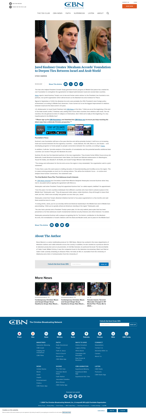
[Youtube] (66, 396)
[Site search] (107, 14)
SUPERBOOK (79, 13)
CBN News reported (44, 181)
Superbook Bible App (81, 373)
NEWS (38, 366)
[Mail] (76, 84)
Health (38, 377)
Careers (97, 353)
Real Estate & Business (80, 359)
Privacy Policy (50, 405)
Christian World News (61, 373)
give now (129, 6)
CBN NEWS (57, 13)
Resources (59, 356)
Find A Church (61, 353)
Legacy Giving (80, 348)
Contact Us (125, 2)
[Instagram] (75, 396)
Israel (38, 375)
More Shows (60, 382)
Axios (37, 95)
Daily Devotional (62, 345)
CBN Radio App (100, 375)
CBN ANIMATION (81, 366)
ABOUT (100, 13)
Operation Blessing (43, 345)
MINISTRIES (40, 342)
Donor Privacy (59, 405)
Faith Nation (60, 377)
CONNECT (99, 342)
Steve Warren (41, 76)
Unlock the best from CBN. (58, 264)
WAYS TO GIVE (81, 342)
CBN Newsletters (55, 119)
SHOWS (59, 366)
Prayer (58, 348)
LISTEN (91, 13)
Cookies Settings (95, 405)
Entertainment (41, 380)
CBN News (70, 109)
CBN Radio (99, 369)
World (38, 372)
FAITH (68, 13)
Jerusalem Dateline (62, 379)
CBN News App (41, 386)
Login (135, 2)
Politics (39, 383)
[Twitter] (71, 84)
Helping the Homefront (40, 352)
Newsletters (99, 345)
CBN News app (80, 119)
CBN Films (40, 355)
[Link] (81, 84)
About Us (98, 356)
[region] (73, 411)
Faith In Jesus (61, 351)
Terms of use (41, 405)
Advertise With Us (101, 351)
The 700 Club (43, 13)
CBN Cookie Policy (70, 405)
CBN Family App (61, 385)
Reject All (112, 410)
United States (41, 369)
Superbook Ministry (82, 369)
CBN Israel (40, 348)
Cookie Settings (101, 410)
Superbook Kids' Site (82, 377)
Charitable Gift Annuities (80, 354)
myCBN (104, 405)
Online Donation (81, 345)
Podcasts (98, 372)
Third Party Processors (83, 405)
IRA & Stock (79, 351)
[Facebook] (66, 84)
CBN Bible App (61, 359)
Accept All (122, 410)
